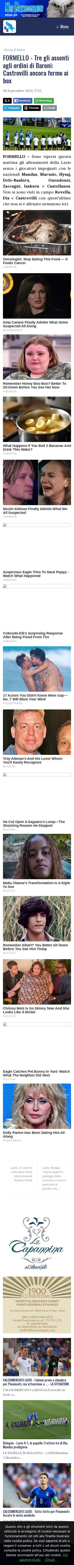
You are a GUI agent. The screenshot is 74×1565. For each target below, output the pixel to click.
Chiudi (50, 1560)
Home (8, 50)
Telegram (14, 107)
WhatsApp (45, 100)
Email (51, 107)
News (21, 50)
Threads (34, 107)
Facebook (24, 100)
